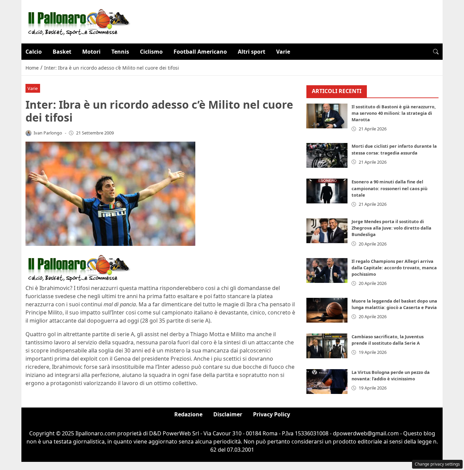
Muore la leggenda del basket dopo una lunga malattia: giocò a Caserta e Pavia (394, 304)
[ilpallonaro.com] (77, 21)
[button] (436, 52)
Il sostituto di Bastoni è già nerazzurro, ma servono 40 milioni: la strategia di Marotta (394, 113)
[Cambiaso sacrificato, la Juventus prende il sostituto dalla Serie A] (327, 345)
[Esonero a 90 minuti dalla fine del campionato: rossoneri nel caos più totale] (327, 191)
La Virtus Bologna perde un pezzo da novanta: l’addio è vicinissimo (391, 375)
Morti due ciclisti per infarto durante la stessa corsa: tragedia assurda (394, 149)
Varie (283, 51)
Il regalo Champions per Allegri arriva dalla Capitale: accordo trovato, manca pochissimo (394, 267)
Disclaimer (227, 414)
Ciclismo (151, 51)
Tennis (120, 51)
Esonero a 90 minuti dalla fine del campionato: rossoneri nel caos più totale (389, 188)
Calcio (33, 51)
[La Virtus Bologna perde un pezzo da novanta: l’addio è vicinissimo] (327, 381)
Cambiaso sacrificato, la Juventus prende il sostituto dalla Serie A (388, 339)
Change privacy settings (437, 464)
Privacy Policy (271, 414)
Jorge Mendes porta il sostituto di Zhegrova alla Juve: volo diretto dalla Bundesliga (391, 227)
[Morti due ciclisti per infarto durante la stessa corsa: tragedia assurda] (327, 155)
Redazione (188, 414)
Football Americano (200, 51)
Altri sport (251, 51)
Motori (91, 51)
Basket (62, 51)
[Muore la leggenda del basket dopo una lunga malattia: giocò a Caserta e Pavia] (327, 310)
